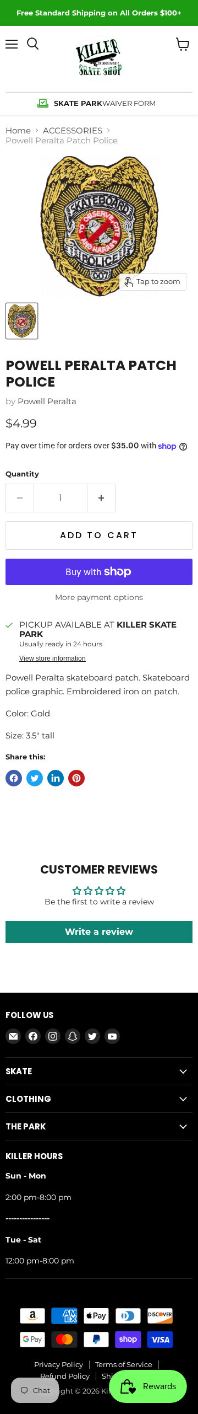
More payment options (99, 597)
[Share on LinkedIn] (55, 778)
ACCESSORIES (72, 130)
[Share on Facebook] (14, 778)
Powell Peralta (47, 401)
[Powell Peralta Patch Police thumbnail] (21, 321)
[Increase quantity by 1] (101, 498)
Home (18, 130)
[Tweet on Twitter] (34, 778)
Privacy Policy (58, 1364)
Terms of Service (123, 1364)
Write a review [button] (99, 931)
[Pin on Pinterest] (76, 778)
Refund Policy (65, 1376)
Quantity (22, 474)
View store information (52, 658)
